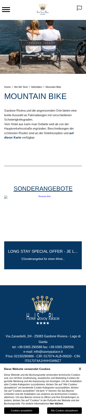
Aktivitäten (36, 87)
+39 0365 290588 (29, 347)
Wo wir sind (21, 87)
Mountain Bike (53, 87)
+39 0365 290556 (61, 347)
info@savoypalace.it (48, 351)
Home (7, 87)
